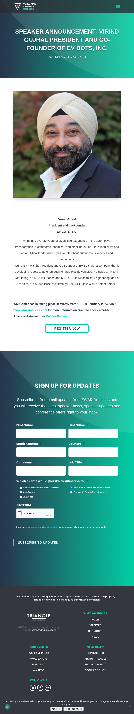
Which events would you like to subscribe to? (52, 481)
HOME (95, 619)
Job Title (76, 462)
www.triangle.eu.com (44, 630)
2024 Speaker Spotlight (67, 56)
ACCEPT (56, 709)
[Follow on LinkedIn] (33, 688)
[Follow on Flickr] (48, 688)
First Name (26, 425)
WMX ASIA (38, 664)
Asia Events (29, 492)
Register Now (67, 328)
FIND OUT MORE (73, 709)
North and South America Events (92, 487)
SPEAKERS (95, 625)
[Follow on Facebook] (40, 688)
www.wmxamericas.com (30, 310)
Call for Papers (56, 316)
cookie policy (50, 527)
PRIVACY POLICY (95, 664)
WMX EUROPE (38, 659)
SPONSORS (95, 631)
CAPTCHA (23, 505)
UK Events (28, 496)
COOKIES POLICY (95, 670)
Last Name (78, 425)
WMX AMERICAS (38, 653)
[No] (130, 705)
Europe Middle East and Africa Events (42, 487)
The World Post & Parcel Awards (90, 492)
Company (25, 462)
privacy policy (32, 527)
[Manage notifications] (7, 706)
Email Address (28, 444)
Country (76, 444)
